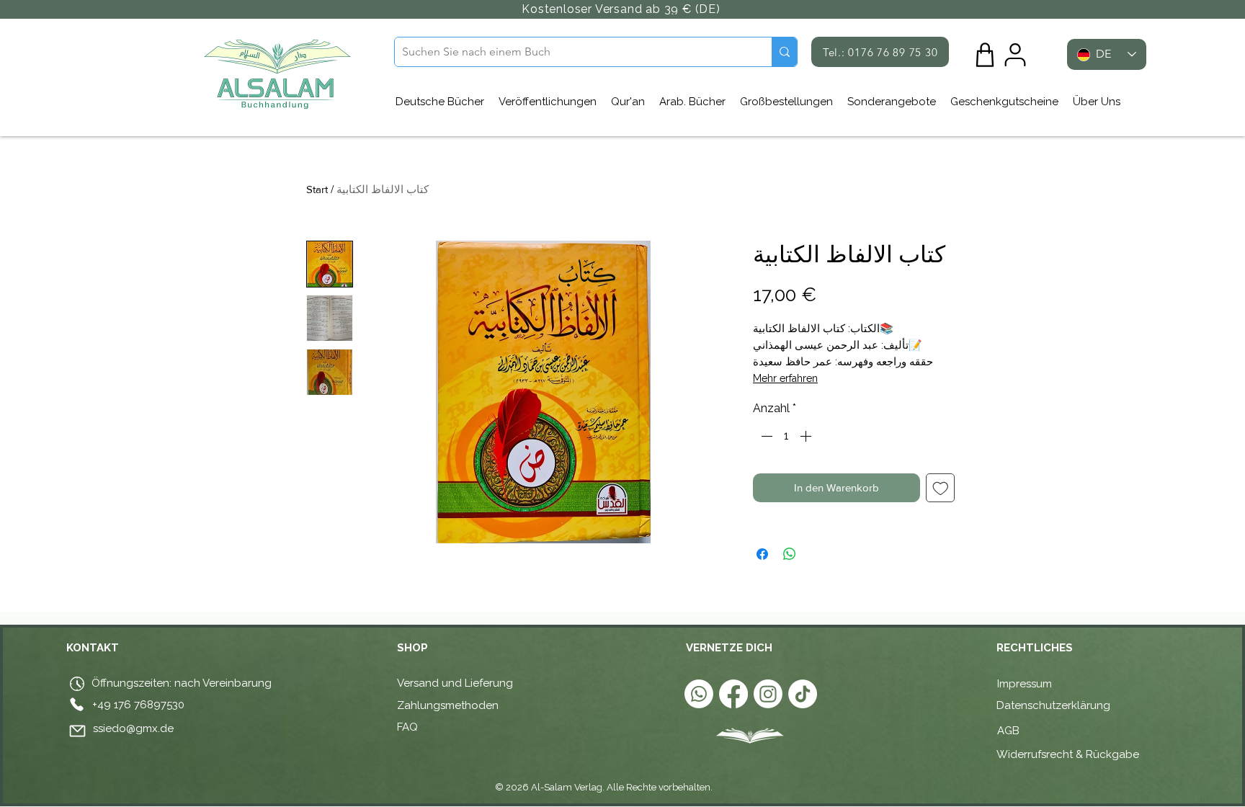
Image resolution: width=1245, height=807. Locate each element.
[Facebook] (733, 693)
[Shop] (985, 55)
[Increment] (807, 436)
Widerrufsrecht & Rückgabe (1067, 754)
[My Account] (1015, 55)
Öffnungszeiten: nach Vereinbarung (180, 683)
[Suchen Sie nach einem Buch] (784, 51)
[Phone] (77, 704)
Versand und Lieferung (455, 683)
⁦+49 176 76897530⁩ (138, 704)
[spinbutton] (786, 436)
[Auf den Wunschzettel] (940, 488)
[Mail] (77, 730)
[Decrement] (765, 436)
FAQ (407, 727)
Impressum (1024, 683)
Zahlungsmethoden (448, 705)
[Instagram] (768, 693)
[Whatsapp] (698, 693)
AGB (1009, 730)
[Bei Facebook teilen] (762, 554)
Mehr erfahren (785, 378)
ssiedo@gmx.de (133, 728)
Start (317, 189)
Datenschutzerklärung (1053, 705)
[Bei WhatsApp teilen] (789, 554)
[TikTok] (802, 693)
